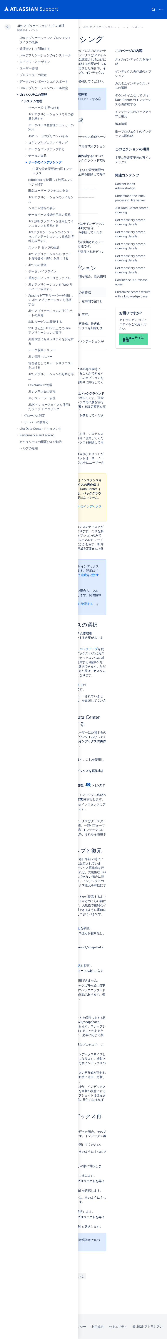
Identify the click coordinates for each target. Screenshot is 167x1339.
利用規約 (98, 1326)
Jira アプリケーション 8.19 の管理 (40, 26)
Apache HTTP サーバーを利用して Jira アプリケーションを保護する (50, 299)
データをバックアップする (46, 149)
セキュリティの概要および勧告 (41, 441)
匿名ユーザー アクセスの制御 (48, 190)
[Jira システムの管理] (123, 27)
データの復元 (37, 155)
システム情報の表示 (41, 208)
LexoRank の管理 (40, 385)
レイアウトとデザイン (35, 62)
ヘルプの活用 (29, 448)
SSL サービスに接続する (45, 321)
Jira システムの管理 (33, 94)
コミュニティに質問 (133, 339)
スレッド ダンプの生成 (43, 247)
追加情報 (121, 124)
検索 (153, 9)
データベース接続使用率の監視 (49, 214)
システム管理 (33, 101)
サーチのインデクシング (45, 162)
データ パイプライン (42, 271)
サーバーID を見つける (43, 107)
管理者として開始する (35, 48)
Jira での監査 (37, 265)
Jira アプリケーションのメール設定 (44, 88)
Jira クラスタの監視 (41, 391)
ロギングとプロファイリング (48, 142)
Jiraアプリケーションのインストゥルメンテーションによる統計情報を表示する (51, 236)
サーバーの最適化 (36, 422)
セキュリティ (118, 1326)
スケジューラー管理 (41, 398)
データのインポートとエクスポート (44, 81)
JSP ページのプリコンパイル (48, 136)
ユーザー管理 (29, 68)
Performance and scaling (37, 435)
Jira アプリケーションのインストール (45, 55)
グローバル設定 (34, 415)
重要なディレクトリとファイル (49, 278)
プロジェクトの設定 (33, 75)
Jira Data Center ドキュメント (41, 428)
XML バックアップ (85, 649)
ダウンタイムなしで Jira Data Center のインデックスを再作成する (133, 99)
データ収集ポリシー (41, 350)
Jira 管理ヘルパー (40, 356)
